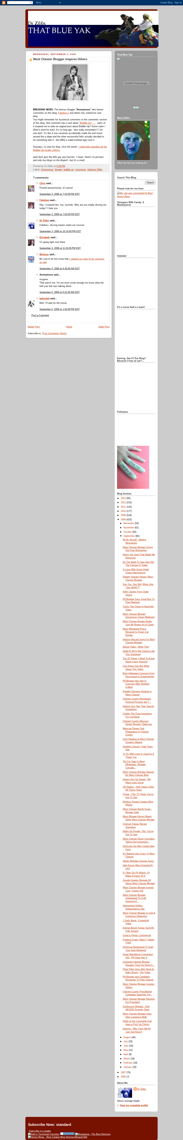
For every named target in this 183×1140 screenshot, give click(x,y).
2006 (124, 1077)
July (125, 1041)
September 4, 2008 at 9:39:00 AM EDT (59, 268)
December (129, 523)
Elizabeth (44, 237)
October (127, 532)
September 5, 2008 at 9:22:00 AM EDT (59, 292)
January (127, 1067)
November (129, 527)
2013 (124, 498)
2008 (124, 519)
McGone (44, 254)
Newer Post (34, 327)
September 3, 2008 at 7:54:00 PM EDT (59, 214)
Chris (42, 183)
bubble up (69, 169)
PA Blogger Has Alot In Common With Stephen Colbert (136, 684)
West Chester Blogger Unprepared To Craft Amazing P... (134, 898)
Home (69, 327)
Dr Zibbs (44, 220)
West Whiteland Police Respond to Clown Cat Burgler (136, 632)
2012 (124, 502)
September (129, 536)
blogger (58, 169)
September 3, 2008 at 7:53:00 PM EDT (59, 194)
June (126, 1046)
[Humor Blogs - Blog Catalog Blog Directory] (51, 1137)
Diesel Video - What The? (136, 647)
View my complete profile (134, 1105)
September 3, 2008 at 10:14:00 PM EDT (60, 231)
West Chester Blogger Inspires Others (60, 59)
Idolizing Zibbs (94, 169)
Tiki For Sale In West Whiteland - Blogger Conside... (134, 764)
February (128, 1063)
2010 (124, 511)
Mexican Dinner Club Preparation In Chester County (136, 731)
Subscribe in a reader (40, 1131)
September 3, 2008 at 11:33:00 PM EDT (60, 248)
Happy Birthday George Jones (138, 861)
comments (80, 169)
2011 (124, 507)
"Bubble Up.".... (87, 123)
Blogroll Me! (81, 1137)
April (126, 1054)
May (126, 1050)
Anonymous (47, 169)
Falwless (44, 200)
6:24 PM (60, 166)
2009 (124, 515)
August (127, 1037)
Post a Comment (40, 315)
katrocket (44, 298)
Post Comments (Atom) (54, 333)
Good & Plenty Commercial (137, 935)
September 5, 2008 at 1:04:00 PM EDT (59, 309)
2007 (124, 1072)
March (127, 1058)
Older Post (104, 327)
